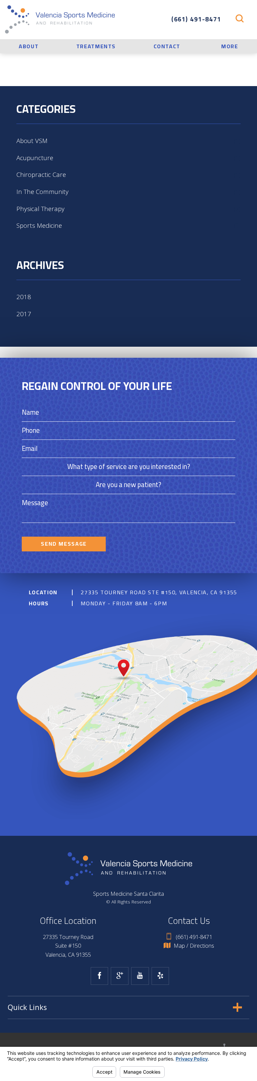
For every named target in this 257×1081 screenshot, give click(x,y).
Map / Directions (194, 945)
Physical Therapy (128, 208)
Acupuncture (128, 157)
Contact (167, 46)
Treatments (96, 46)
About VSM (128, 140)
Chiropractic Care (128, 174)
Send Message (64, 544)
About (28, 46)
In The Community (128, 191)
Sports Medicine (128, 225)
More (229, 46)
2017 (23, 314)
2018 (23, 296)
